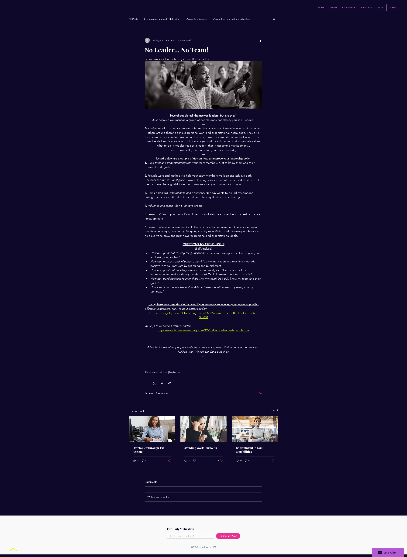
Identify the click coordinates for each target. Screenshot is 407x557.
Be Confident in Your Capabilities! (249, 450)
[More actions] (260, 40)
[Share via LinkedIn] (161, 383)
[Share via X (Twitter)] (153, 383)
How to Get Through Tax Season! (149, 450)
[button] (274, 18)
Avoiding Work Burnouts (200, 448)
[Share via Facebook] (146, 383)
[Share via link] (169, 383)
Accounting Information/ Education (231, 18)
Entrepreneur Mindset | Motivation (162, 18)
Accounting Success (196, 18)
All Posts (133, 18)
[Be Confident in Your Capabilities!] (255, 429)
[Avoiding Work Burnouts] (203, 429)
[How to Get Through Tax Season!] (152, 429)
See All (274, 410)
